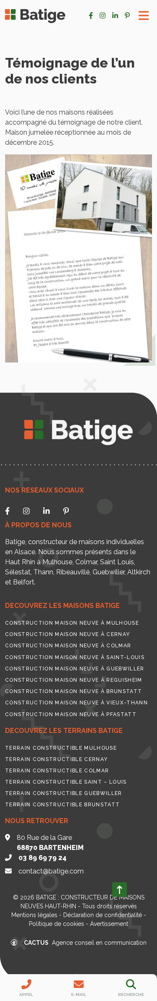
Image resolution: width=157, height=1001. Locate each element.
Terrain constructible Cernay (56, 759)
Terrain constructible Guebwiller (63, 793)
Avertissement (109, 923)
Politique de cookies (56, 923)
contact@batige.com (51, 871)
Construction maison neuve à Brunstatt (73, 691)
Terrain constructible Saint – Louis (66, 782)
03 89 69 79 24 (42, 858)
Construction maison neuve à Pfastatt (70, 714)
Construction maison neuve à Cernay (67, 634)
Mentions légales (34, 915)
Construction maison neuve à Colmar (68, 646)
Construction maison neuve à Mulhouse (72, 623)
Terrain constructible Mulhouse (61, 748)
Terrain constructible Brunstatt (62, 805)
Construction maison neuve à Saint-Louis (74, 657)
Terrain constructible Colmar (57, 771)
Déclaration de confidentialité (102, 915)
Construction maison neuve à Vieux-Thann (76, 703)
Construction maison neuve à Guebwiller (74, 669)
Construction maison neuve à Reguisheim (73, 680)
